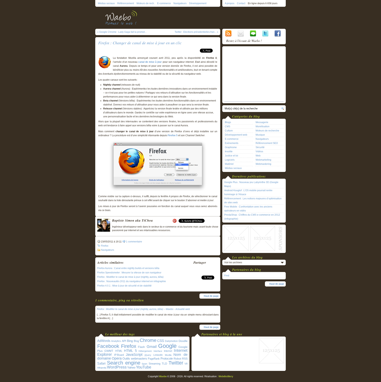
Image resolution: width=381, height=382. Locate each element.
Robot (177, 358)
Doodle (183, 341)
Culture (229, 130)
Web (258, 155)
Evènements (231, 143)
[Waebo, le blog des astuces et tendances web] (122, 17)
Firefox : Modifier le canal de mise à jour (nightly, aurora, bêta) (130, 277)
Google (167, 345)
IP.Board (119, 354)
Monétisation (262, 126)
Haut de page (211, 296)
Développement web (236, 134)
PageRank (154, 358)
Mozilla (168, 355)
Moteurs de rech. (146, 3)
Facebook (108, 346)
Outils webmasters (134, 358)
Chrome (148, 340)
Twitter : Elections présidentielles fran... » (196, 32)
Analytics (116, 341)
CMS (227, 126)
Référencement (125, 3)
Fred (226, 275)
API (124, 340)
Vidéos (259, 151)
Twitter (175, 363)
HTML (118, 350)
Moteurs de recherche (267, 130)
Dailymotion (171, 341)
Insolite (229, 151)
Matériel (229, 164)
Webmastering (263, 164)
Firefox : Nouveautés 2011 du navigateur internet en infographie (131, 281)
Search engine (123, 363)
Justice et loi (231, 155)
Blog (136, 341)
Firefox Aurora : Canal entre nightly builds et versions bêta (128, 268)
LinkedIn (158, 355)
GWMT (108, 350)
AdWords (103, 340)
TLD (164, 363)
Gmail (152, 346)
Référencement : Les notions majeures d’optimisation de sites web (253, 200)
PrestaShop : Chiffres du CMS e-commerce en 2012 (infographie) (252, 216)
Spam (144, 364)
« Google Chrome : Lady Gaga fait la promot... (121, 32)
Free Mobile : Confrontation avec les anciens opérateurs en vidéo (248, 208)
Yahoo (131, 367)
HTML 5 (130, 351)
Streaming (154, 363)
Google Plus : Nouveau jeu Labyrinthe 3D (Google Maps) (251, 184)
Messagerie (262, 122)
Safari (101, 363)
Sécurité (260, 147)
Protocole (167, 358)
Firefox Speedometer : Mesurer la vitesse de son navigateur (129, 272)
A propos (229, 3)
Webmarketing (263, 159)
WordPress (117, 367)
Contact (241, 3)
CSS (160, 341)
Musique (260, 134)
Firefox (104, 245)
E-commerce (164, 3)
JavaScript (134, 355)
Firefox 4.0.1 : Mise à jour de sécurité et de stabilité (124, 285)
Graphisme (231, 147)
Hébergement (145, 351)
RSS (185, 358)
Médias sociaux (106, 3)
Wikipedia (101, 368)
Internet (168, 351)
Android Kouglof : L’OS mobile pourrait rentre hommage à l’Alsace (248, 192)
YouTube (143, 367)
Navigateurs (180, 3)
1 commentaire (134, 241)
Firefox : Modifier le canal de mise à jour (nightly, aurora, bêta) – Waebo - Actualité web (143, 309)
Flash (141, 346)
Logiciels (230, 159)
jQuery (148, 355)
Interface (158, 351)
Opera (117, 358)
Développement (197, 3)
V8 (186, 363)
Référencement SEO (267, 143)
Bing (130, 340)
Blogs (228, 122)
